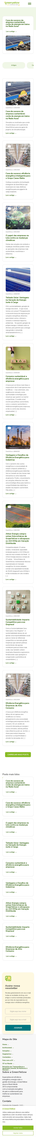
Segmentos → (7, 1054)
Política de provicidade (16, 1119)
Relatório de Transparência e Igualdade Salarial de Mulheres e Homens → (14, 1068)
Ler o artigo (11, 792)
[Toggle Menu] (29, 4)
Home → (5, 1044)
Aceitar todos (18, 1128)
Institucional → (8, 1047)
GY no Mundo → (8, 1063)
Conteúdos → (7, 1057)
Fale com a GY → (8, 1060)
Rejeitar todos (18, 1133)
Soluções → (7, 1051)
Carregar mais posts (18, 754)
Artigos (13, 65)
